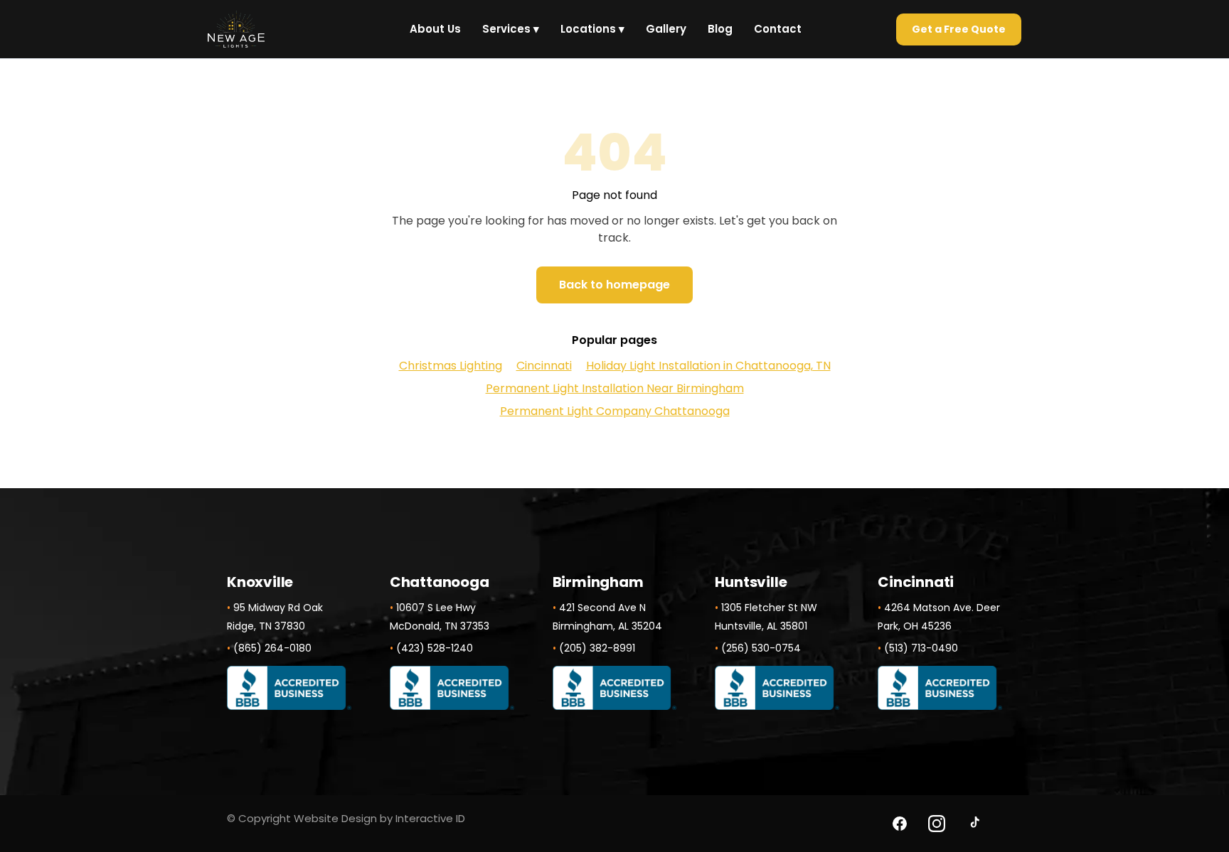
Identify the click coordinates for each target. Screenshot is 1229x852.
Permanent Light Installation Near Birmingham (615, 388)
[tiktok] (973, 823)
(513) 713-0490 (921, 648)
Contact (778, 28)
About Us (435, 28)
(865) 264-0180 (272, 648)
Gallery (666, 28)
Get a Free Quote (959, 29)
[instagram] (936, 823)
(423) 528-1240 (434, 648)
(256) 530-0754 (761, 648)
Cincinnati (544, 365)
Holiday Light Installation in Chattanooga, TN (708, 365)
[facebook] (899, 823)
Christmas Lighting (450, 365)
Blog (720, 28)
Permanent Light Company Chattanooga (615, 411)
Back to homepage (614, 284)
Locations (592, 28)
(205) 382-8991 (597, 648)
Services (510, 28)
